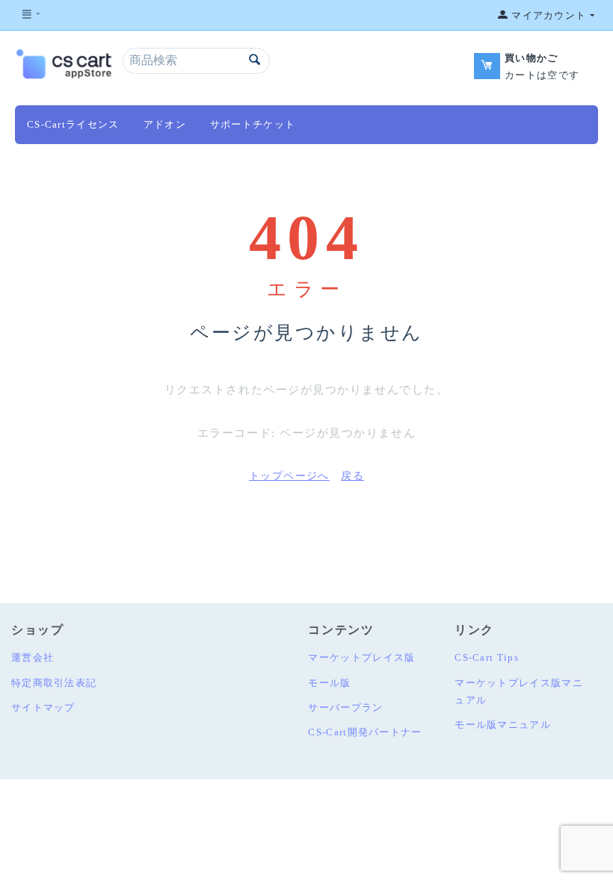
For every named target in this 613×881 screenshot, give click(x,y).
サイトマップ (43, 707)
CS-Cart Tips (487, 657)
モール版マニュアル (503, 724)
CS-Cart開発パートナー (365, 732)
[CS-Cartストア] (64, 62)
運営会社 (32, 657)
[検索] (254, 61)
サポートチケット (252, 124)
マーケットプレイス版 (361, 657)
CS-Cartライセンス (73, 124)
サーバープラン (345, 707)
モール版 (329, 682)
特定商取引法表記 (53, 682)
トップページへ (289, 476)
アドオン (165, 124)
